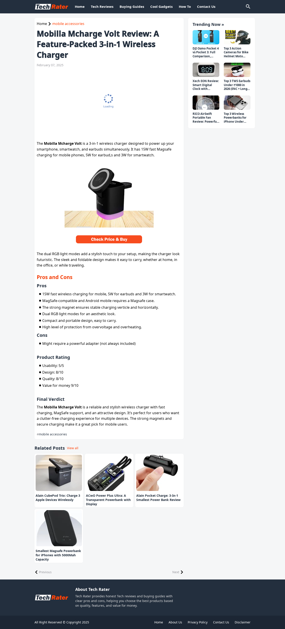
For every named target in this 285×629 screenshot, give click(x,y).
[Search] (247, 7)
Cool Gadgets (161, 6)
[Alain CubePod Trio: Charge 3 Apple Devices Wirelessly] (59, 473)
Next (175, 572)
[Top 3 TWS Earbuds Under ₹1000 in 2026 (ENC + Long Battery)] (237, 70)
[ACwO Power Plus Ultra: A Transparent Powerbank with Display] (109, 473)
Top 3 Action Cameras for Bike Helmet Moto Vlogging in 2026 (236, 52)
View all (72, 448)
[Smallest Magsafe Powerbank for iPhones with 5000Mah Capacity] (59, 528)
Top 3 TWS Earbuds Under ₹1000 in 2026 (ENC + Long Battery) (237, 85)
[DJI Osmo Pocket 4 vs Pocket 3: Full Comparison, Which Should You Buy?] (206, 37)
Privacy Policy (198, 622)
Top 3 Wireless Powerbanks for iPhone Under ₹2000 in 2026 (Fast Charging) (237, 118)
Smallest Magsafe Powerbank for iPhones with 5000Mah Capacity (58, 555)
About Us (175, 622)
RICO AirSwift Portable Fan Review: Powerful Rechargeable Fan (206, 118)
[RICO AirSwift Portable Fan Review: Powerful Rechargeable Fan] (206, 102)
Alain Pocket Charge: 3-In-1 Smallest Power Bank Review (158, 498)
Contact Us (206, 6)
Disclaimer (242, 622)
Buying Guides (132, 6)
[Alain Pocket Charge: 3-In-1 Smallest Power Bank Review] (159, 473)
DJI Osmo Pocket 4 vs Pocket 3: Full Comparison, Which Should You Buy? (206, 52)
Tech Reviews (102, 6)
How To (185, 6)
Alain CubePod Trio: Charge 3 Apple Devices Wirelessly (58, 498)
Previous (45, 572)
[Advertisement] (109, 104)
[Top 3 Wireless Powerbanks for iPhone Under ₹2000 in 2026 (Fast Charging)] (237, 102)
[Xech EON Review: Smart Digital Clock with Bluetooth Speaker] (206, 70)
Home (80, 6)
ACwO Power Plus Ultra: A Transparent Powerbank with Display (108, 500)
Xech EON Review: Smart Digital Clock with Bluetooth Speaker (206, 85)
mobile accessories (68, 23)
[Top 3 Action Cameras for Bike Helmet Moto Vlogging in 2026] (237, 37)
